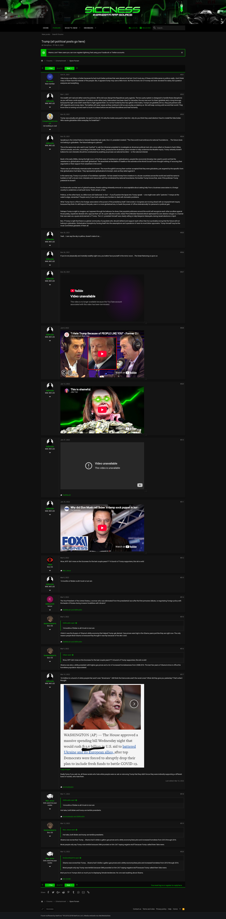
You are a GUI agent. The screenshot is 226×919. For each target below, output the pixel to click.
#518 (182, 794)
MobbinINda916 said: (71, 858)
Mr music (49, 81)
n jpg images (65, 769)
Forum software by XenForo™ (62, 916)
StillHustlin (50, 101)
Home (175, 909)
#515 (182, 617)
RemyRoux (48, 45)
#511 (182, 502)
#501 (182, 75)
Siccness (49, 909)
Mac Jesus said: (69, 830)
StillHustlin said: (69, 623)
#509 (182, 384)
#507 (182, 272)
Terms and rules (149, 909)
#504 (182, 136)
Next (69, 68)
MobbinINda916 (50, 624)
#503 (182, 114)
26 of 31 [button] (60, 68)
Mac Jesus (50, 801)
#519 (182, 823)
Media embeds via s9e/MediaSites (97, 916)
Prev (51, 68)
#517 (182, 674)
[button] (80, 28)
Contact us (137, 909)
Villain (50, 565)
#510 (182, 440)
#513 (182, 577)
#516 (182, 649)
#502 (182, 94)
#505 (182, 233)
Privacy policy (161, 909)
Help (169, 909)
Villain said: (67, 655)
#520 (182, 852)
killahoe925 (50, 604)
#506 (182, 252)
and (72, 610)
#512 (182, 558)
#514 (182, 597)
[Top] (180, 909)
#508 (182, 328)
